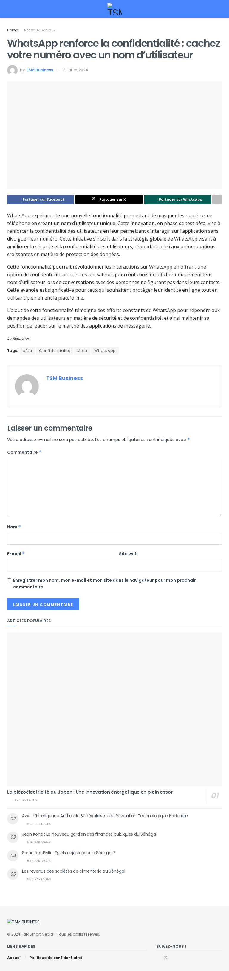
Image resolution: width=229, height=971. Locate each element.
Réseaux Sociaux (39, 29)
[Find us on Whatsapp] (173, 957)
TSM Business (39, 70)
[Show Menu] (9, 9)
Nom (14, 527)
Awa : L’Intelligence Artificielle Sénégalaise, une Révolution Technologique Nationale (105, 816)
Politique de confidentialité (56, 957)
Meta (82, 350)
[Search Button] (219, 9)
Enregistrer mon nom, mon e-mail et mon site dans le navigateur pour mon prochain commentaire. (105, 583)
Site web (128, 554)
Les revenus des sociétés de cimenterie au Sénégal (73, 871)
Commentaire (24, 452)
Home (12, 29)
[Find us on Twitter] (166, 957)
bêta (27, 350)
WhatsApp (105, 350)
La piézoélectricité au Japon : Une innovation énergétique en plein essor (89, 792)
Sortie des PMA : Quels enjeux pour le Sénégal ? (69, 853)
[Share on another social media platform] (217, 199)
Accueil (14, 957)
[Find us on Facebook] (158, 957)
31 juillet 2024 (75, 70)
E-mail (16, 554)
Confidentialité (54, 350)
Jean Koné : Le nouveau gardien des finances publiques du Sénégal (89, 834)
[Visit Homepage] (114, 9)
